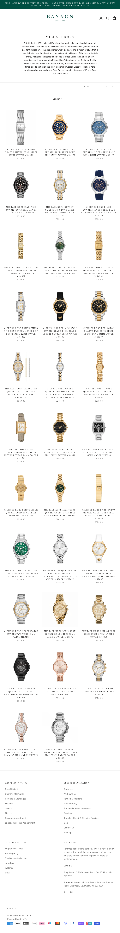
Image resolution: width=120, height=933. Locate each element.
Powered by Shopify (17, 919)
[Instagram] (71, 892)
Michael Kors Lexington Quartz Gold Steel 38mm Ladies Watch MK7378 (60, 634)
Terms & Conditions (73, 798)
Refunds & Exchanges (15, 798)
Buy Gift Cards (12, 789)
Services (68, 813)
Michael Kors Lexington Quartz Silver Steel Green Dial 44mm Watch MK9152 (21, 573)
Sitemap (68, 832)
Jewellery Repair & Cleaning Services (81, 818)
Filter (109, 86)
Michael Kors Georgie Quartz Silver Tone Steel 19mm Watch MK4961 (21, 152)
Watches (9, 868)
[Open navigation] (6, 18)
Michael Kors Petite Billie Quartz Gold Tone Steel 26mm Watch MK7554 (21, 513)
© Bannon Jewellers (19, 915)
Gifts (7, 872)
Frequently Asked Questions (77, 808)
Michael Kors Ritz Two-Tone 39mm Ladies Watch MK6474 (98, 692)
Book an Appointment (15, 818)
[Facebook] (65, 892)
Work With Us (70, 794)
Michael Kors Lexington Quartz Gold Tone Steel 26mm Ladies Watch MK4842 (60, 513)
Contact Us (69, 827)
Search (8, 808)
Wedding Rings (12, 853)
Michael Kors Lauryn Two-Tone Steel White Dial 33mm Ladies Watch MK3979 (21, 752)
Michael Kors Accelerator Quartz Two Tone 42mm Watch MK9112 (21, 634)
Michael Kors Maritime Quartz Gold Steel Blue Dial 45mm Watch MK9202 (60, 152)
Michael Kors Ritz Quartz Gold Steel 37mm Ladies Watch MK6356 (99, 634)
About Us (68, 789)
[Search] (107, 18)
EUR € (10, 909)
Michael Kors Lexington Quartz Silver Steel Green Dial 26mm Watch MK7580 (60, 270)
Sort (87, 86)
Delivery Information (14, 794)
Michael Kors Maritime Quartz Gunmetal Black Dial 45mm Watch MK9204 (21, 210)
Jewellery (9, 863)
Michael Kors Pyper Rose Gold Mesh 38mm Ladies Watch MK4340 (60, 692)
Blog (66, 823)
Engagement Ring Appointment (20, 823)
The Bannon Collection (15, 858)
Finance (9, 803)
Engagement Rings (14, 848)
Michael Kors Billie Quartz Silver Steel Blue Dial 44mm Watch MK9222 (99, 152)
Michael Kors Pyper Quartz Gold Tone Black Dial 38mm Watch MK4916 (60, 452)
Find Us (8, 813)
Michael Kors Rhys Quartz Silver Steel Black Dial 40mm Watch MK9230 (99, 452)
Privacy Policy (70, 803)
